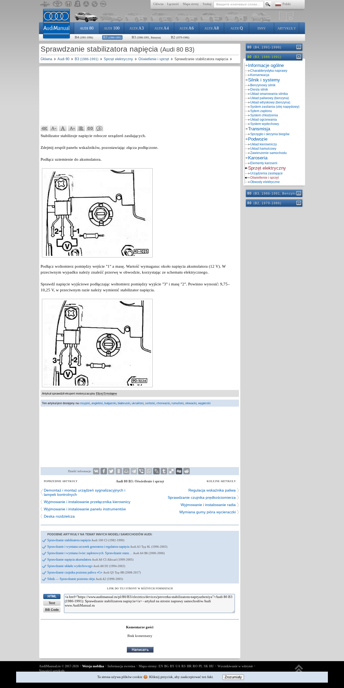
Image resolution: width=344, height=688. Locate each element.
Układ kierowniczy (263, 144)
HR (189, 666)
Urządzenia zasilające (266, 173)
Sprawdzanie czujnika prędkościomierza (202, 497)
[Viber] (141, 471)
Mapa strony (191, 4)
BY (172, 666)
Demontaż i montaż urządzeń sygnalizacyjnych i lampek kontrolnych (84, 492)
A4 (161, 28)
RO (195, 666)
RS (183, 666)
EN (161, 666)
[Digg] (179, 471)
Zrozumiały (233, 677)
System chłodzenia (264, 115)
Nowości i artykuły (52, 671)
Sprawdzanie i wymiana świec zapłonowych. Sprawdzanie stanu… (106, 553)
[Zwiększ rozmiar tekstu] (72, 128)
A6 (186, 28)
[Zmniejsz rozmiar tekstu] (54, 128)
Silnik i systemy (264, 80)
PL (201, 666)
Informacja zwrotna (121, 666)
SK (206, 666)
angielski (97, 403)
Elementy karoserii (263, 163)
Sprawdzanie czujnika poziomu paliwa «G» (94, 572)
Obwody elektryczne (265, 182)
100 (112, 28)
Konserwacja (259, 75)
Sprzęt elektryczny (267, 168)
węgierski (204, 403)
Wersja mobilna (93, 666)
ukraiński (138, 403)
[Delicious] (171, 471)
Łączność (173, 4)
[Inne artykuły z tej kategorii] (81, 128)
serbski (150, 403)
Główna (158, 4)
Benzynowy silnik (262, 85)
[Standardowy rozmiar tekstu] (63, 128)
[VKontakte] (96, 471)
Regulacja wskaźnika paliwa (212, 490)
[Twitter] (111, 471)
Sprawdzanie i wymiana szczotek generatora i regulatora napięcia (107, 547)
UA (177, 666)
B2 (180, 37)
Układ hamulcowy (263, 148)
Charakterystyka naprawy (268, 71)
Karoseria (257, 157)
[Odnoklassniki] (119, 471)
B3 (112, 37)
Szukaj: (207, 4)
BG (166, 666)
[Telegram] (134, 471)
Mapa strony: (148, 666)
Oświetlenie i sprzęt (264, 178)
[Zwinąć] (298, 57)
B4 (84, 37)
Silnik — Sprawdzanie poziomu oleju (85, 579)
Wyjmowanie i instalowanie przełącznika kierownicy (87, 502)
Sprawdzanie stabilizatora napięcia (85, 540)
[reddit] (186, 471)
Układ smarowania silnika (269, 94)
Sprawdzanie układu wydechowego (86, 566)
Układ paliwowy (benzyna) (269, 98)
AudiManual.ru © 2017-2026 (59, 666)
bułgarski (110, 403)
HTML (52, 596)
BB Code (52, 610)
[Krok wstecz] (45, 128)
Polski (286, 4)
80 (87, 28)
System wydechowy (264, 124)
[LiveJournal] (156, 471)
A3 (136, 28)
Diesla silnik (259, 89)
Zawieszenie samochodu (268, 153)
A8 (211, 28)
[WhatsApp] (149, 471)
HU (211, 666)
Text (52, 603)
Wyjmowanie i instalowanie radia (208, 505)
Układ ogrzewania (263, 119)
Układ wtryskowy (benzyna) (270, 102)
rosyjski (85, 403)
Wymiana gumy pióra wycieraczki (207, 512)
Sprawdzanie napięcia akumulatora (90, 559)
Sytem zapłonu (261, 111)
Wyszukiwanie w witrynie (235, 666)
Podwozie (257, 139)
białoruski (124, 403)
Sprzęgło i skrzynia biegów (269, 134)
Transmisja (259, 128)
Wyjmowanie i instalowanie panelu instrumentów (85, 509)
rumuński (177, 403)
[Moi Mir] (126, 471)
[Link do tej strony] (90, 128)
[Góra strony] (299, 671)
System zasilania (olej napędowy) (274, 107)
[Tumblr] (164, 471)
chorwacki (163, 403)
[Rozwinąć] (298, 47)
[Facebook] (104, 471)
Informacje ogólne (266, 65)
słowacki (190, 403)
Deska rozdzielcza (59, 516)
